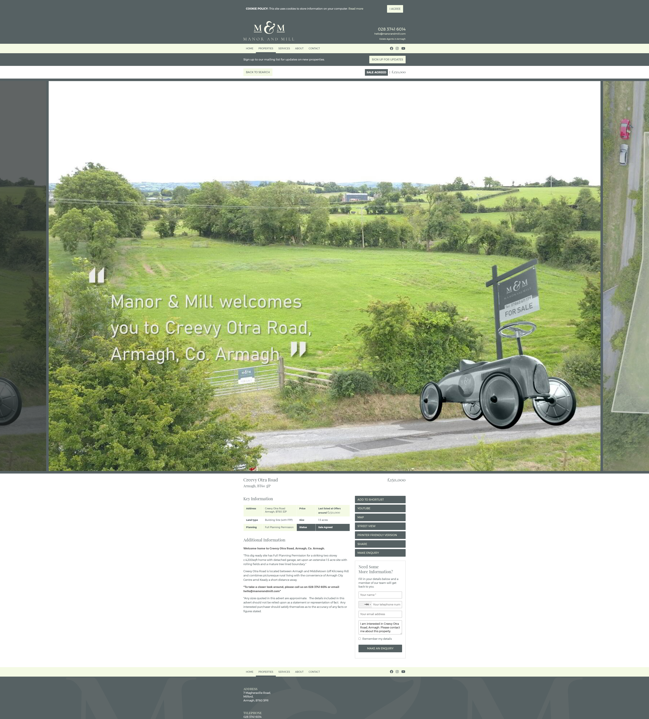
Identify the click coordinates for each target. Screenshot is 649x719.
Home (249, 48)
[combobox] (365, 604)
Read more (355, 8)
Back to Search (258, 72)
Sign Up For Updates (387, 59)
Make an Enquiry (380, 648)
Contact (314, 48)
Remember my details (377, 638)
